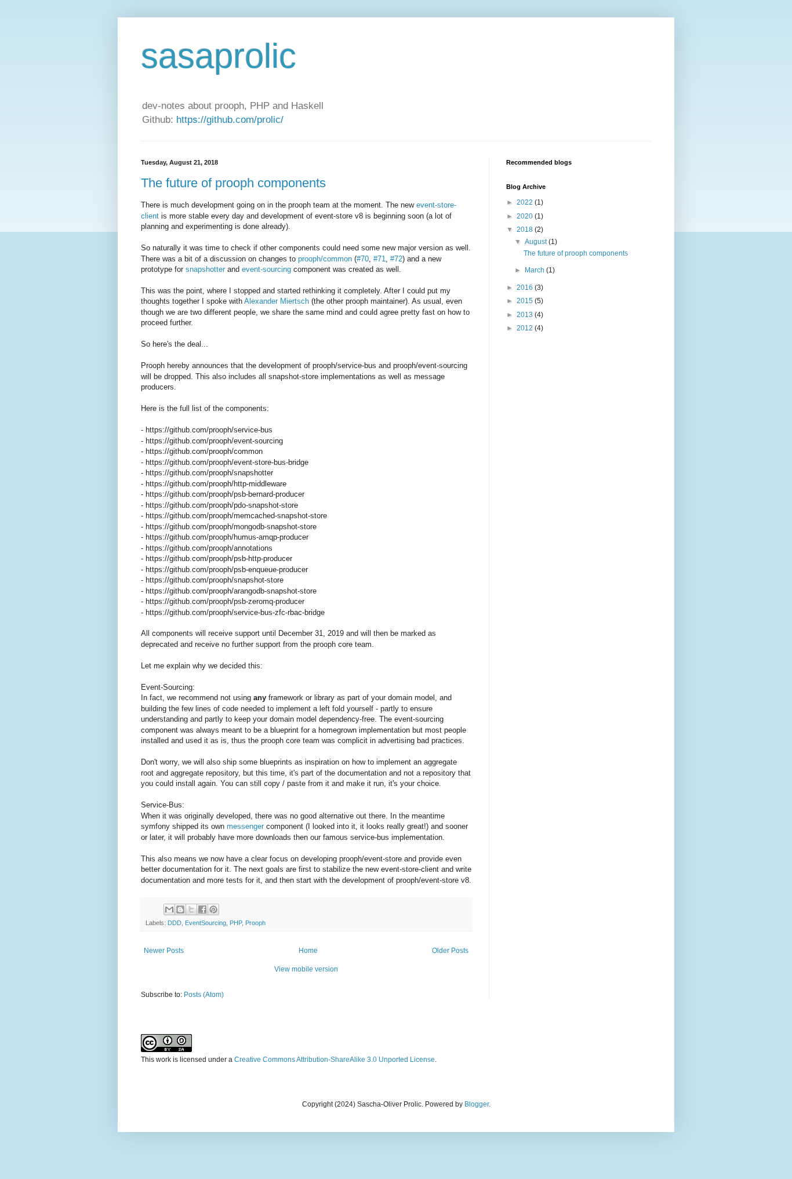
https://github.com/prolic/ (230, 119)
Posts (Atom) (204, 995)
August (536, 242)
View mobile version (306, 969)
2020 (526, 216)
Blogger (476, 1104)
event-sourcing (266, 269)
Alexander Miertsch (276, 301)
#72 (396, 258)
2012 (526, 328)
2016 (526, 287)
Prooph (255, 922)
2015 (526, 301)
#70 (363, 258)
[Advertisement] (578, 525)
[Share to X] (191, 909)
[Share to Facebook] (202, 909)
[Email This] (169, 909)
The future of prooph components (233, 183)
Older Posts (450, 951)
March (535, 270)
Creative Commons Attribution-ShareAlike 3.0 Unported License (334, 1060)
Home (308, 951)
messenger (245, 826)
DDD (174, 922)
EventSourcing (205, 922)
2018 (526, 229)
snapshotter (205, 269)
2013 (526, 315)
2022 (526, 202)
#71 (379, 258)
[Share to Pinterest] (213, 909)
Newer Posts (164, 951)
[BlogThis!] (180, 909)
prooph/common (325, 258)
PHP (236, 922)
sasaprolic (218, 56)
